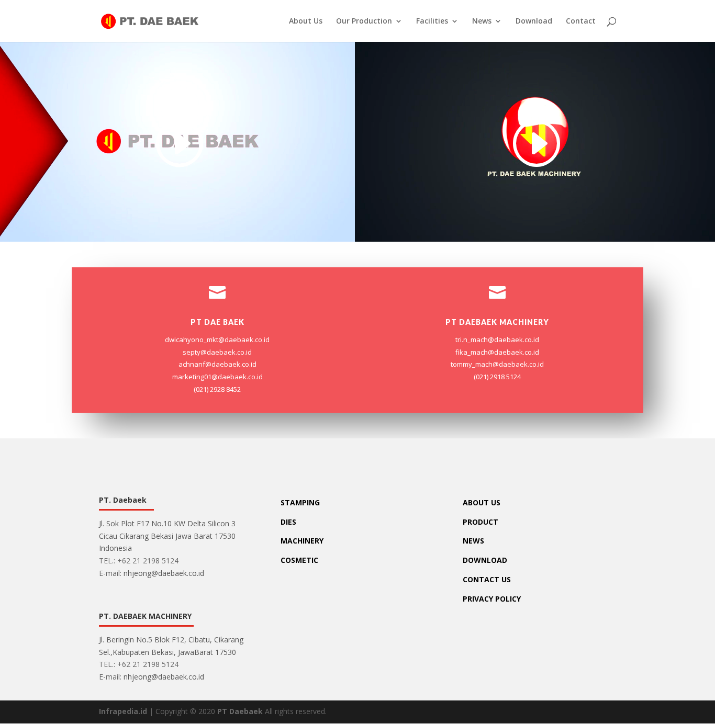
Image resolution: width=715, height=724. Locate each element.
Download (534, 21)
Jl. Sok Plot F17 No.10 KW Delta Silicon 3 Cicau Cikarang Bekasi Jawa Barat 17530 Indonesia (167, 535)
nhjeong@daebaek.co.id (164, 573)
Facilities (432, 21)
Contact (581, 21)
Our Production (364, 21)
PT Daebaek (240, 711)
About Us (305, 21)
